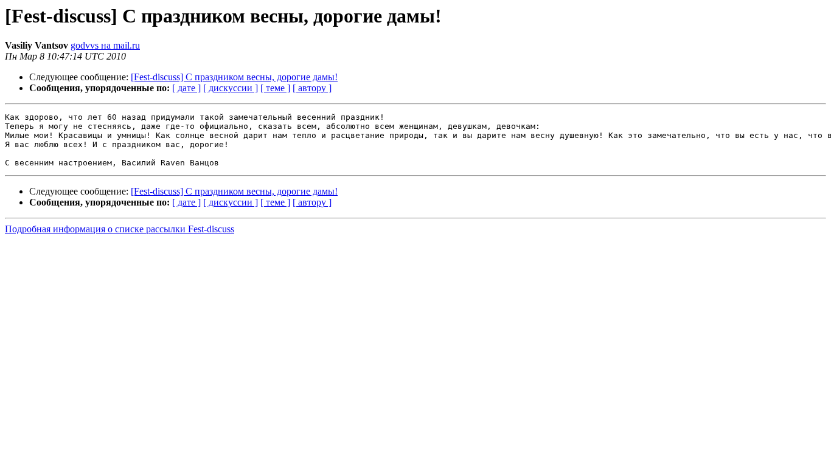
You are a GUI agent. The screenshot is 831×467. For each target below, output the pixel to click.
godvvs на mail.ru (105, 45)
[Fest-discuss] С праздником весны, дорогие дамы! (234, 77)
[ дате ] (186, 88)
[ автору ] (312, 88)
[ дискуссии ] (230, 88)
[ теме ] (275, 88)
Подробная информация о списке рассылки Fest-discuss (119, 229)
